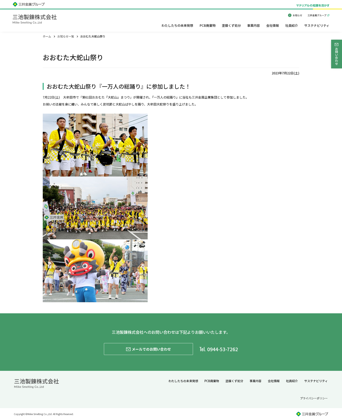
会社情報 (274, 381)
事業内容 (255, 381)
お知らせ (297, 15)
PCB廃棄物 (211, 381)
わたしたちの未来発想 (183, 381)
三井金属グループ (317, 15)
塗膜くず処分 (234, 381)
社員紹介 (292, 381)
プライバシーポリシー (314, 398)
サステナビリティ (316, 381)
